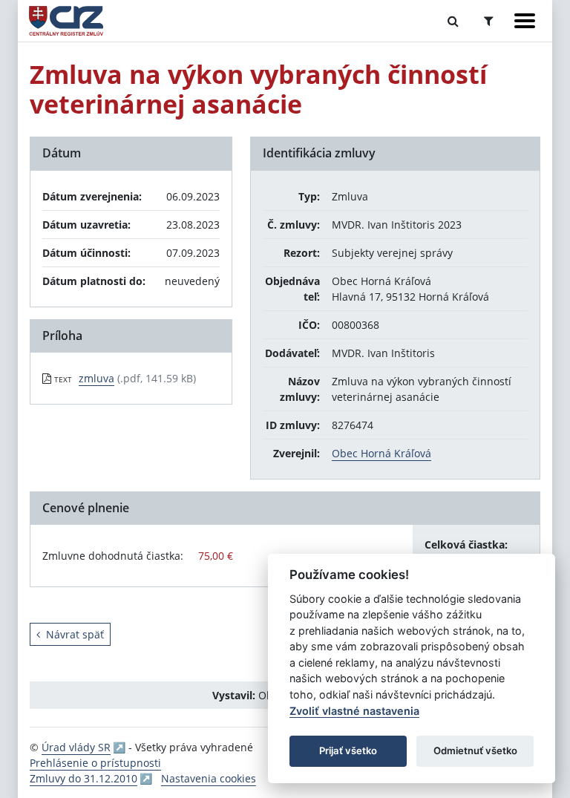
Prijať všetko (348, 750)
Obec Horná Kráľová (381, 453)
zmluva (96, 378)
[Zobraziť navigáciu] (524, 21)
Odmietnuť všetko (475, 750)
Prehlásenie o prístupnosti (95, 763)
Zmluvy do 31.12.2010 (83, 778)
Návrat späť (75, 634)
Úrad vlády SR (76, 747)
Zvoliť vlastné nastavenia (354, 710)
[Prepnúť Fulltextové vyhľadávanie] (453, 21)
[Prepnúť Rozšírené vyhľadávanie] (488, 21)
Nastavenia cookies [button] (208, 778)
